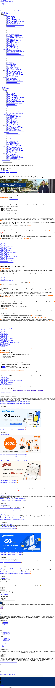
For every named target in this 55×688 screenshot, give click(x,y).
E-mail (1, 588)
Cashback (3, 487)
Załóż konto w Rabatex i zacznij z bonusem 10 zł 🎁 (9, 482)
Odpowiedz (2, 685)
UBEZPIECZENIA (7, 49)
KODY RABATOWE (6, 13)
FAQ (3, 4)
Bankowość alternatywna (5, 532)
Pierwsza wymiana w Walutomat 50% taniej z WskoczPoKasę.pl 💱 (11, 554)
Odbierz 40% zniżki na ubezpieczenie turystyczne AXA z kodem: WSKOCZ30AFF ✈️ (15, 403)
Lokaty (2, 514)
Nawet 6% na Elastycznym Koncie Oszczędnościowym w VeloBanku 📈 (12, 519)
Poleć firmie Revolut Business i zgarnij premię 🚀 (8, 528)
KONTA (5, 15)
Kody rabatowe (4, 408)
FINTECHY (6, 70)
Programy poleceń (11, 460)
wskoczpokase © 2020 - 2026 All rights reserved (8, 662)
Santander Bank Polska (14, 199)
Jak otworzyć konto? (13, 172)
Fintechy (2, 559)
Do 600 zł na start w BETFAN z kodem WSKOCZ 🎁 (9, 490)
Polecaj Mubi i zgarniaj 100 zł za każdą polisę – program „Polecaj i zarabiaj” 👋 (13, 456)
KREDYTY (6, 56)
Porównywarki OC (4, 460)
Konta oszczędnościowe (5, 524)
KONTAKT (4, 5)
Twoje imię (2, 587)
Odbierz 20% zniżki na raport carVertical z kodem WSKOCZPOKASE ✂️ (13, 429)
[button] (27, 85)
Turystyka (12, 408)
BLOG (3, 3)
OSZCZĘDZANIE (7, 106)
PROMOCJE (4, 12)
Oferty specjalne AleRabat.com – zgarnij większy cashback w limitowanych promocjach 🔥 (15, 573)
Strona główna (2, 172)
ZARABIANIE (7, 38)
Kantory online (3, 505)
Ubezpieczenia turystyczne (19, 408)
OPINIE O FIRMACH (6, 84)
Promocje (8, 408)
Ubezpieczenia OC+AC (22, 460)
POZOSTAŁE (6, 77)
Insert (10, 687)
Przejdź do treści (3, 0)
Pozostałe (8, 495)
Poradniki (7, 172)
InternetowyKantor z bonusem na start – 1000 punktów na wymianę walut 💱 (13, 500)
